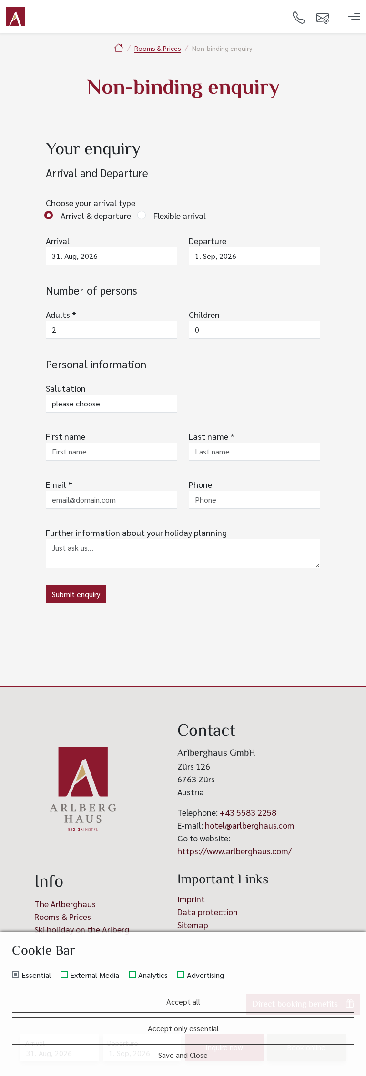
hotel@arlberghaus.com (250, 824)
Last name (211, 436)
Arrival (58, 240)
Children (204, 314)
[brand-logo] (15, 16)
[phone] (299, 17)
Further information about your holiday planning (136, 532)
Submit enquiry (76, 594)
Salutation (66, 388)
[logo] (83, 789)
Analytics (153, 975)
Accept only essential (183, 1028)
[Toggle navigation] (354, 16)
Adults (61, 314)
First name (65, 436)
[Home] (118, 47)
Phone (200, 484)
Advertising (205, 975)
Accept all (183, 1002)
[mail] (322, 17)
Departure (207, 240)
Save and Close (183, 1055)
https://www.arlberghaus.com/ (234, 850)
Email (59, 484)
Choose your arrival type (90, 202)
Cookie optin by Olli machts (329, 1072)
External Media (94, 975)
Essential (36, 975)
